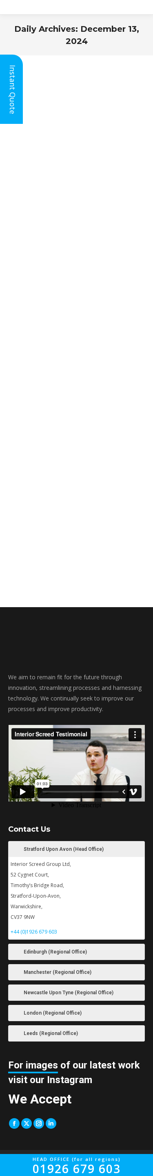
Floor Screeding (26, 265)
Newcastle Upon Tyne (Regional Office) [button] (68, 992)
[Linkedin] (51, 1123)
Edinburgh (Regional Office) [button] (55, 952)
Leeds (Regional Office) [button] (51, 1033)
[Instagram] (38, 1123)
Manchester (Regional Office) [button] (57, 972)
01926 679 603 (77, 1166)
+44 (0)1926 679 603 (34, 931)
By (71, 265)
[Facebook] (14, 1123)
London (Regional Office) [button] (53, 1013)
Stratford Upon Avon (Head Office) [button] (64, 849)
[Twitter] (26, 1123)
